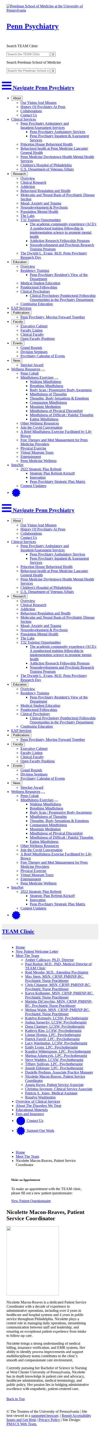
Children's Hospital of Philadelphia (46, 165)
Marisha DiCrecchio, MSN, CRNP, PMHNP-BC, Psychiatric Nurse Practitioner (58, 1003)
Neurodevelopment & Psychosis (44, 207)
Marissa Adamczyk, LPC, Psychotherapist (56, 1056)
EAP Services (21, 308)
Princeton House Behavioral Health (46, 144)
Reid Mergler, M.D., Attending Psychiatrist (56, 972)
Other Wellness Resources (39, 423)
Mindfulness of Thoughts (48, 394)
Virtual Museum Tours (36, 452)
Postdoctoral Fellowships (38, 287)
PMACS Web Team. (22, 1424)
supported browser (44, 1416)
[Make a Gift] (16, 492)
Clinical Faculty (32, 334)
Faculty (18, 321)
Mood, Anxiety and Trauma (40, 203)
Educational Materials (32, 1110)
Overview (27, 178)
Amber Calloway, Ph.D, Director (49, 960)
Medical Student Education (40, 283)
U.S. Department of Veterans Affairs (47, 169)
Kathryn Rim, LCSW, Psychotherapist (53, 1031)
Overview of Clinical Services (38, 1101)
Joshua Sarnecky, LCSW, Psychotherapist (56, 1022)
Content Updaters (33, 486)
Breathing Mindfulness (46, 386)
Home (20, 947)
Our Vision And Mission (38, 103)
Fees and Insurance (30, 1114)
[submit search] (53, 54)
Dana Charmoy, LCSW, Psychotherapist (54, 1026)
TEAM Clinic (18, 931)
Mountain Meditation (45, 407)
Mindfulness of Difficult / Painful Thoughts (61, 415)
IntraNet (17, 465)
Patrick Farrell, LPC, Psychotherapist (52, 1039)
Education (20, 262)
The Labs (27, 216)
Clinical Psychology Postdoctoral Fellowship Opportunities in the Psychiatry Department (63, 298)
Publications (21, 312)
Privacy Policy (49, 1420)
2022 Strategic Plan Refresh (40, 469)
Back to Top (16, 1399)
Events (18, 343)
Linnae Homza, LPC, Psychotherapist (53, 1035)
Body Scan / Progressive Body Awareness (61, 390)
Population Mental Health (39, 212)
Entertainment (30, 457)
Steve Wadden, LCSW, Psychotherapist (54, 1060)
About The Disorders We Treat (38, 1106)
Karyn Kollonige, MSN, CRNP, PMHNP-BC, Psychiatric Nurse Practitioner (59, 995)
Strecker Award (31, 365)
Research (19, 174)
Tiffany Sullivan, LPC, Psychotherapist (54, 1064)
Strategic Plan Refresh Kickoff (52, 473)
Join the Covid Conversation (41, 427)
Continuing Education (36, 304)
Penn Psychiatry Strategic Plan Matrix (57, 482)
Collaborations (31, 111)
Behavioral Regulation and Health (45, 191)
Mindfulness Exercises (36, 377)
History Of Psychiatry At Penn (42, 107)
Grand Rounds (31, 348)
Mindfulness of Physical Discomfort (56, 411)
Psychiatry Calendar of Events (42, 356)
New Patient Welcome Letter (37, 951)
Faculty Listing (31, 330)
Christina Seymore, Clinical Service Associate (58, 1089)
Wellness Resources (25, 369)
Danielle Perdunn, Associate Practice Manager (59, 1072)
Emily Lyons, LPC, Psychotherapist (51, 1047)
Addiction (27, 187)
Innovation (38, 477)
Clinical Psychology (35, 291)
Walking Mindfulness (45, 382)
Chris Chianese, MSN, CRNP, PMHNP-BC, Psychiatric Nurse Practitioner (58, 987)
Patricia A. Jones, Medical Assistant (51, 1093)
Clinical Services (23, 119)
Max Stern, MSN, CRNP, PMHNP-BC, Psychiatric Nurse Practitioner (54, 979)
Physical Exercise (33, 448)
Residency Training (34, 271)
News (16, 360)
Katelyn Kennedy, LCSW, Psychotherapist (56, 1018)
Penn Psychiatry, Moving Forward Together (52, 317)
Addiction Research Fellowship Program (60, 241)
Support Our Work (40, 1131)
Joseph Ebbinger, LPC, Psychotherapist (54, 1068)
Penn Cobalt (29, 373)
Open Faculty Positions (37, 339)
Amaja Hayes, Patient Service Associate (54, 1085)
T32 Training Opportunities (40, 220)
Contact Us (28, 115)
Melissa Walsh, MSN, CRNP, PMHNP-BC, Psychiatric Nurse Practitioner (57, 1012)
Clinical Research (33, 182)
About (17, 98)
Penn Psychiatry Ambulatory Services (57, 132)
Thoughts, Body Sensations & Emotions (59, 398)
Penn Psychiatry (33, 26)
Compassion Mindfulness (48, 402)
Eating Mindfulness (44, 419)
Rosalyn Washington (40, 1097)
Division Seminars (33, 352)
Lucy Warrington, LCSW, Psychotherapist (56, 1043)
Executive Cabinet (33, 326)
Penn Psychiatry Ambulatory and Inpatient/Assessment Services (44, 125)
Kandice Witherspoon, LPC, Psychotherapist (58, 1051)
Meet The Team (27, 956)
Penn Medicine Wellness (38, 461)
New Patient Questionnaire (31, 1201)
